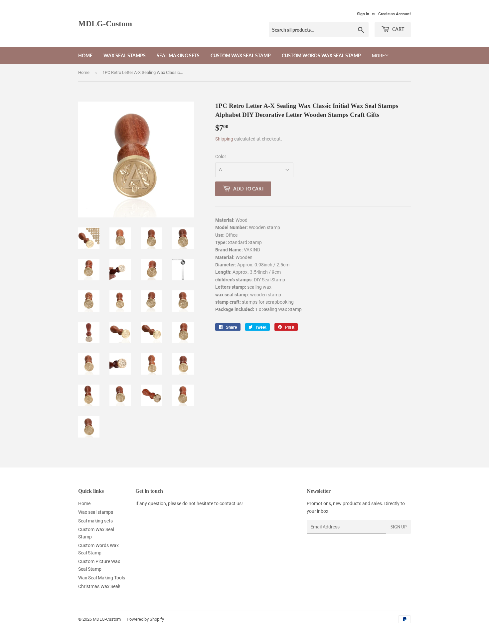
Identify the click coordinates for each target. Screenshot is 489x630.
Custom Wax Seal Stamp (241, 55)
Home (85, 55)
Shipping (224, 139)
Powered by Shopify (145, 619)
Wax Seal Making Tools (101, 577)
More (378, 55)
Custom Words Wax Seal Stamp (321, 55)
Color (220, 156)
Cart (397, 29)
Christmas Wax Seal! (99, 586)
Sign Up (399, 526)
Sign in (363, 14)
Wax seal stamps (124, 55)
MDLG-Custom (105, 23)
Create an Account (394, 14)
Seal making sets (178, 55)
